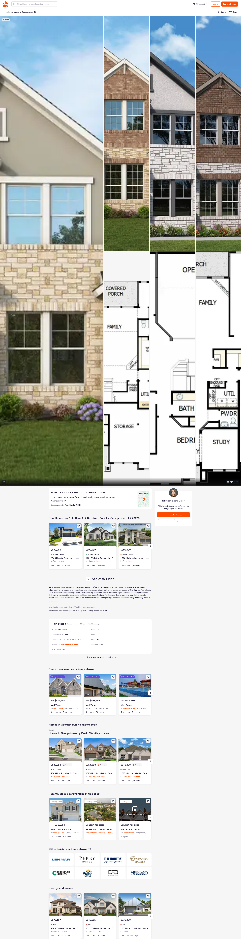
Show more (53, 601)
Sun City (52, 730)
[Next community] (150, 692)
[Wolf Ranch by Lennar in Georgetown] (100, 686)
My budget (200, 4)
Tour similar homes (173, 515)
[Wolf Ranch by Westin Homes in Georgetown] (135, 686)
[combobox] (34, 4)
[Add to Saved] (79, 526)
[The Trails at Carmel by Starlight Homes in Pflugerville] (65, 810)
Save (235, 12)
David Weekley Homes (68, 644)
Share (223, 12)
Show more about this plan (99, 657)
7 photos (233, 482)
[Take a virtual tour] (4, 482)
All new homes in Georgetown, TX (21, 12)
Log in (215, 4)
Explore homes (229, 4)
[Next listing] (150, 546)
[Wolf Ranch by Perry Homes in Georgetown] (65, 686)
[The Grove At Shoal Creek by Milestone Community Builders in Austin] (100, 810)
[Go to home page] (5, 4)
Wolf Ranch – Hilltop (72, 639)
